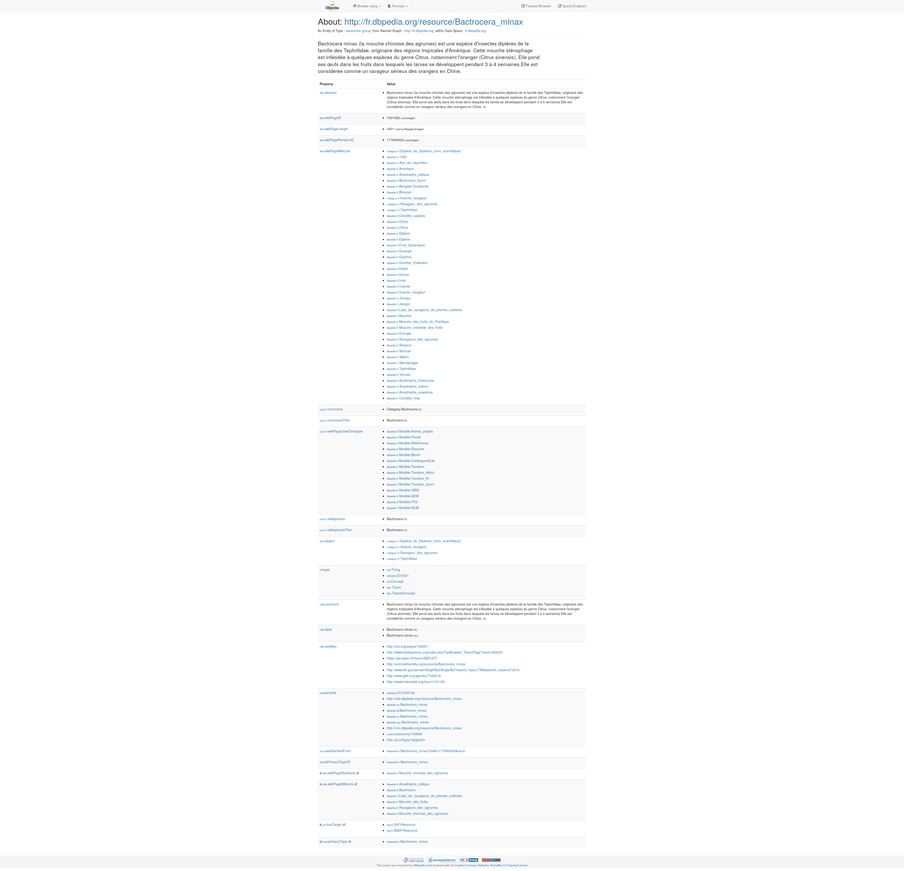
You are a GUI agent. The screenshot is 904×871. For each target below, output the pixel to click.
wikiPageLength (334, 128)
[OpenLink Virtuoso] (413, 859)
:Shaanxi (399, 345)
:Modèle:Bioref (403, 454)
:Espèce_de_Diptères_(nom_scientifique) (424, 151)
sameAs (328, 692)
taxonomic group (358, 30)
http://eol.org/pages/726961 (407, 646)
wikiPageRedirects (339, 773)
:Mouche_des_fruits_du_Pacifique (418, 321)
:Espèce (398, 239)
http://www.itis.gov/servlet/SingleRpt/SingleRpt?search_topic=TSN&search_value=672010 (453, 669)
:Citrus (397, 227)
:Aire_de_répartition (407, 162)
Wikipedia (419, 865)
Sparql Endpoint (573, 6)
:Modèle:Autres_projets (410, 431)
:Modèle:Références (407, 443)
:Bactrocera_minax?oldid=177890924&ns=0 (426, 750)
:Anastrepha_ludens (407, 386)
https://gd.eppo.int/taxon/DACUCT (412, 658)
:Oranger (399, 333)
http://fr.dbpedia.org (419, 30)
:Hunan (398, 274)
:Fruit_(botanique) (406, 245)
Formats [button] (398, 6)
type (325, 569)
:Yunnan (399, 374)
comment (329, 604)
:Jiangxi (398, 303)
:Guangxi (399, 251)
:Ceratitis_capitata (406, 215)
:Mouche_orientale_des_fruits (415, 327)
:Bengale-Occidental (407, 186)
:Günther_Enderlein (407, 262)
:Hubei (397, 268)
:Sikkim (398, 356)
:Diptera (398, 233)
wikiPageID (330, 117)
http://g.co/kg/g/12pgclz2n (406, 739)
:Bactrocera (401, 789)
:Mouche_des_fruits (407, 801)
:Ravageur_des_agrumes (412, 203)
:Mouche (399, 315)
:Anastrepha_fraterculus (410, 380)
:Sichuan (399, 351)
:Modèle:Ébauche (405, 448)
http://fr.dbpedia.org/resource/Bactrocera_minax (433, 21)
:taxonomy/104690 (404, 733)
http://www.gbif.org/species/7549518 (414, 675)
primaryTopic (335, 841)
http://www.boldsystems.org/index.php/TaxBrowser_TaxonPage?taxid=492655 (445, 652)
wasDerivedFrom (335, 750)
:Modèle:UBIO (403, 490)
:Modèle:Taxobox (405, 466)
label (326, 629)
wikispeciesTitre (336, 529)
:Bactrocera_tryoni (406, 180)
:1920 (397, 156)
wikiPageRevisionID (337, 139)
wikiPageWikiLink (335, 151)
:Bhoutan (399, 192)
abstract (328, 92)
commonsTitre (335, 420)
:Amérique (400, 168)
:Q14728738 (401, 692)
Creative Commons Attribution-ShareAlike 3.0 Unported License (491, 865)
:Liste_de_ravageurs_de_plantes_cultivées (424, 309)
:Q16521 (398, 575)
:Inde (396, 280)
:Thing (393, 569)
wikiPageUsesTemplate (341, 431)
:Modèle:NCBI (403, 507)
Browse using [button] (367, 6)
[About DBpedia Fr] (332, 6)
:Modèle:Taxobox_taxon (410, 484)
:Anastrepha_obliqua (408, 174)
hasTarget (332, 824)
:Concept (395, 581)
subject (327, 540)
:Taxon (394, 587)
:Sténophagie (402, 362)
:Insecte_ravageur (407, 198)
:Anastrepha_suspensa (410, 392)
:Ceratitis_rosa (403, 398)
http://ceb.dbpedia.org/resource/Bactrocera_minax (424, 698)
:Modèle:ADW (403, 496)
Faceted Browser (538, 6)
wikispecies (332, 518)
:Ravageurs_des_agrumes (412, 339)
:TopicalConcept (401, 593)
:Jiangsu (399, 298)
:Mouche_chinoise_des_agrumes (417, 773)
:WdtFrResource (402, 830)
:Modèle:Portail (404, 437)
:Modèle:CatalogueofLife (411, 460)
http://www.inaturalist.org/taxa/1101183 (416, 681)
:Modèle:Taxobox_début (410, 472)
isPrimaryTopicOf (335, 761)
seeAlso (328, 646)
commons (331, 409)
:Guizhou (399, 256)
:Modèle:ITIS (402, 501)
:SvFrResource (401, 824)
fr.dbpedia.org (475, 30)
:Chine (397, 221)
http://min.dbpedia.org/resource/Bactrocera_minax (424, 728)
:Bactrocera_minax (407, 704)
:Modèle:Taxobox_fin (408, 478)
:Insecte (398, 286)
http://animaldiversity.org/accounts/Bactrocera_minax (426, 664)
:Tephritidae (402, 209)
